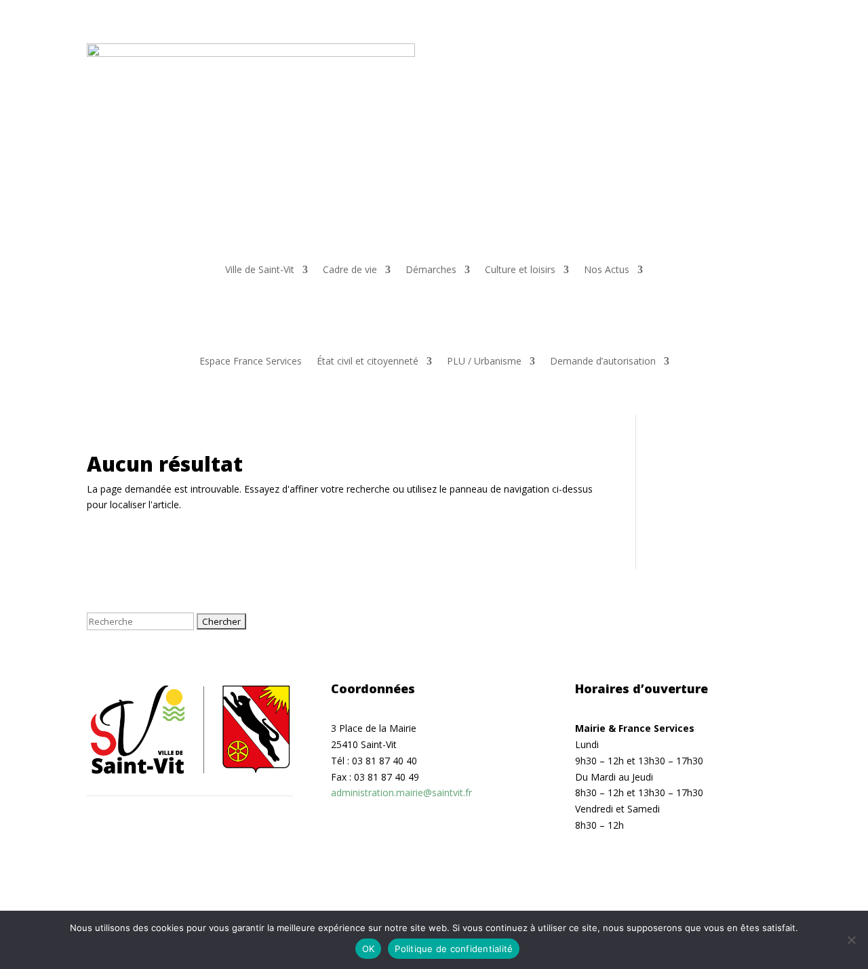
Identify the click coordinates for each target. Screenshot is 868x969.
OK (368, 948)
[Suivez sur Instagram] (770, 54)
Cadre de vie (350, 270)
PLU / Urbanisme (484, 361)
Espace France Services (250, 361)
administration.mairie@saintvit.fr (401, 792)
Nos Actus (606, 270)
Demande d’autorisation (603, 361)
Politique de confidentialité (454, 948)
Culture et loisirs (520, 270)
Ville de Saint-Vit (259, 270)
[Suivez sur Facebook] (743, 54)
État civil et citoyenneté (367, 361)
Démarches (431, 270)
